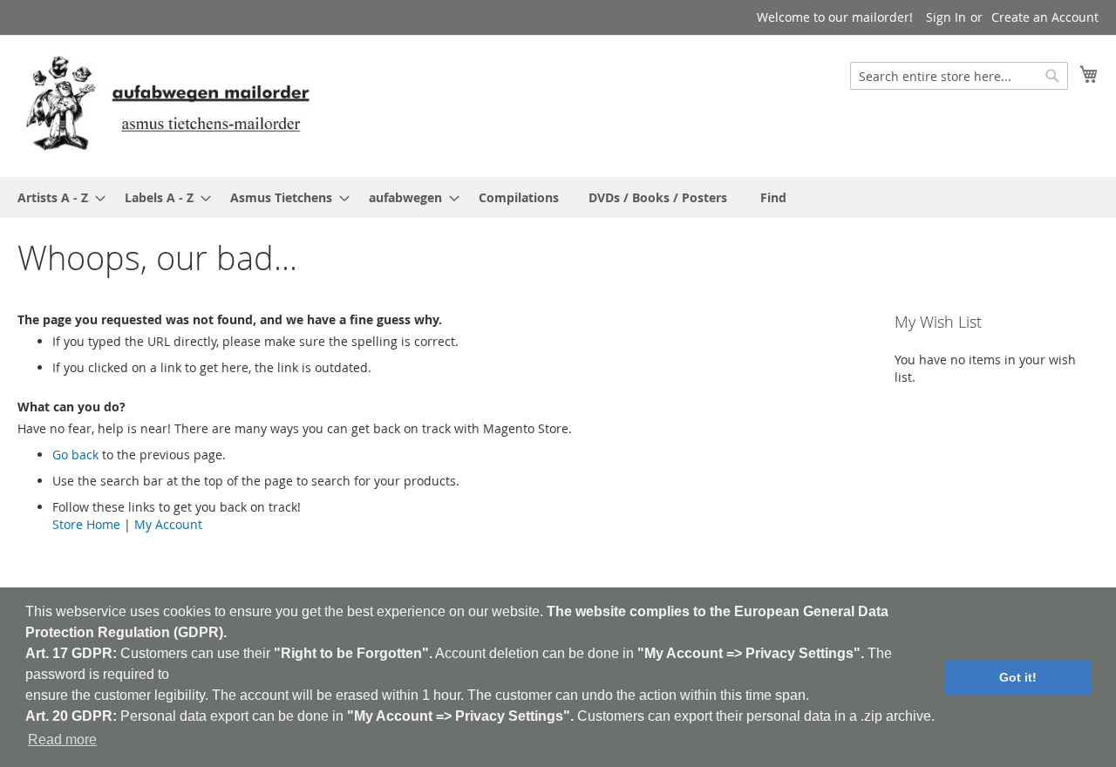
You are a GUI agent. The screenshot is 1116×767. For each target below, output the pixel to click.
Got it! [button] (1018, 677)
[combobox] (959, 76)
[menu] (558, 197)
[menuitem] (56, 197)
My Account (168, 524)
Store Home (86, 524)
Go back (75, 454)
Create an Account (1045, 17)
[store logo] (167, 105)
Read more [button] (62, 739)
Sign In (946, 17)
